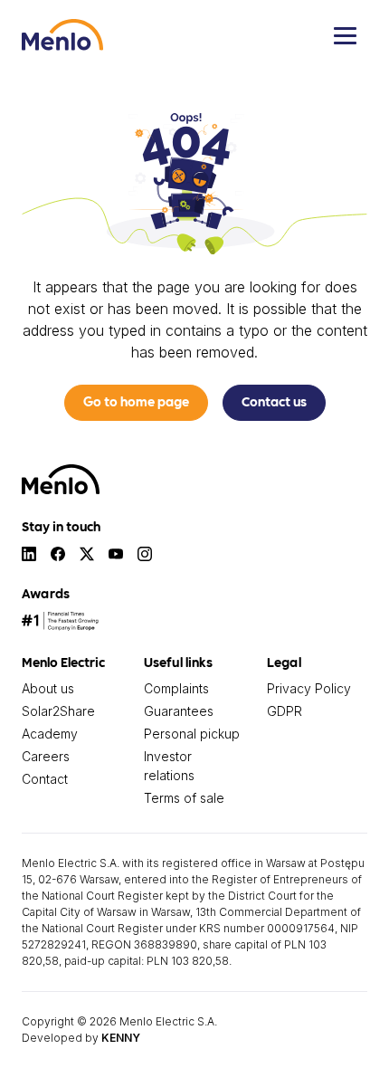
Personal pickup (192, 733)
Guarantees (178, 711)
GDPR (284, 711)
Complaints (176, 688)
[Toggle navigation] (345, 35)
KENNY (120, 1037)
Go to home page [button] (136, 401)
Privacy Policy (309, 688)
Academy (50, 733)
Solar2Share (58, 711)
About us (48, 688)
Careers (46, 756)
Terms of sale (184, 798)
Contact (45, 779)
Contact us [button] (274, 401)
